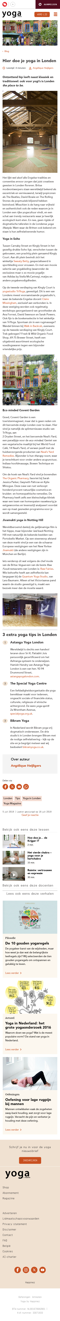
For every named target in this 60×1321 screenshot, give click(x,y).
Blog (6, 51)
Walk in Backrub (33, 326)
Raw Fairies (46, 569)
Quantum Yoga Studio (35, 576)
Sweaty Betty (21, 261)
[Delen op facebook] (5, 787)
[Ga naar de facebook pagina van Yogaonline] (17, 1270)
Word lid (42, 14)
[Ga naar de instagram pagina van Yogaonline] (26, 1270)
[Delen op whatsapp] (26, 787)
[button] (48, 4)
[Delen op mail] (19, 787)
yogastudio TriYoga (14, 291)
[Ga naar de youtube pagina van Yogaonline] (42, 1270)
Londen (8, 798)
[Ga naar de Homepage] (12, 14)
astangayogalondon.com (24, 676)
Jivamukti (8, 550)
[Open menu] (54, 14)
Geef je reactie (30, 815)
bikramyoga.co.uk (33, 747)
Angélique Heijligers (43, 68)
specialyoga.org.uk (21, 714)
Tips (17, 798)
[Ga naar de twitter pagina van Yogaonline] (34, 1270)
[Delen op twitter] (12, 787)
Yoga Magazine (12, 803)
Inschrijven (30, 1160)
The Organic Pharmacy (15, 478)
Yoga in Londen (32, 798)
